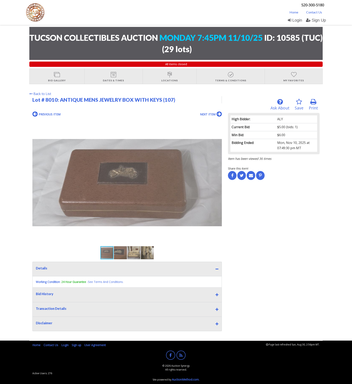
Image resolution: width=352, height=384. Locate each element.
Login (297, 20)
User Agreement (95, 345)
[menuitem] (294, 12)
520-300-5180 (312, 4)
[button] (218, 123)
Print (313, 108)
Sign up (76, 345)
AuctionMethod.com (185, 379)
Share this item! (238, 168)
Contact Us (314, 12)
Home (293, 12)
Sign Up (319, 20)
